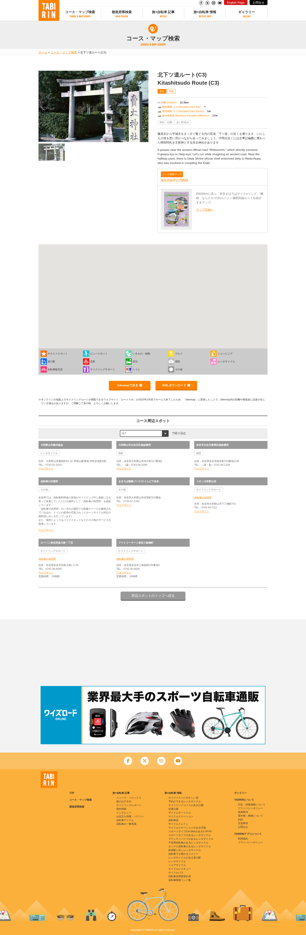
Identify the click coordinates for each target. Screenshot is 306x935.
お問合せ (258, 2)
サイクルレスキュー (179, 868)
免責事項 (243, 812)
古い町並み (182, 122)
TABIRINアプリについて (248, 833)
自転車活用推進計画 (179, 876)
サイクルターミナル (179, 812)
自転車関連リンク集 (179, 880)
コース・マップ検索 (80, 12)
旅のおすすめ (123, 801)
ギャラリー (246, 12)
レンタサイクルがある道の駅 (184, 857)
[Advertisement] (153, 653)
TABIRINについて (244, 799)
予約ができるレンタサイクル (184, 801)
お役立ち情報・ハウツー (130, 816)
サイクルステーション (180, 816)
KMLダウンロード (174, 385)
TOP (71, 792)
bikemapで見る (127, 385)
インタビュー (123, 812)
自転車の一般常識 (126, 823)
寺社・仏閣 (165, 122)
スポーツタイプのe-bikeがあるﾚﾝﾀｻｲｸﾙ (190, 831)
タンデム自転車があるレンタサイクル (189, 846)
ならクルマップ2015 (174, 180)
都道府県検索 (122, 12)
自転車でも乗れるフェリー (183, 853)
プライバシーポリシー (250, 808)
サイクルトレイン (178, 823)
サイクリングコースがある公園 (185, 805)
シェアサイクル (177, 865)
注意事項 (243, 823)
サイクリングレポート (128, 805)
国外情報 (121, 808)
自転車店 (173, 820)
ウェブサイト (46, 468)
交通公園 (173, 808)
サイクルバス (175, 872)
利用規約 (243, 838)
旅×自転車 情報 (205, 12)
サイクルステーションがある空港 (187, 827)
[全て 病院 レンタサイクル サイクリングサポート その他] (144, 433)
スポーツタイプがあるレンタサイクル (189, 835)
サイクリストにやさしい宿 (183, 797)
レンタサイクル (177, 861)
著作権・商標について (250, 815)
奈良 (161, 91)
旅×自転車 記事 (163, 12)
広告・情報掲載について (251, 804)
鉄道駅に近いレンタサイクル (184, 850)
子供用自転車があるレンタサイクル (188, 842)
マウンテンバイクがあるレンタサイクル (190, 838)
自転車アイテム (125, 820)
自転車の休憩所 (203, 497)
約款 (240, 819)
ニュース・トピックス (128, 797)
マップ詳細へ (205, 209)
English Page (235, 2)
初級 (171, 91)
